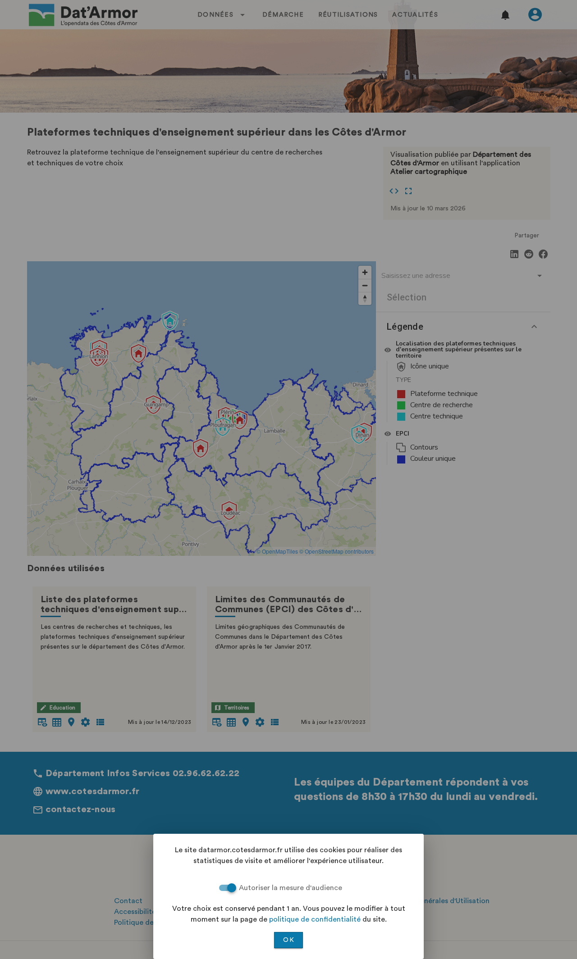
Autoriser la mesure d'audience (290, 887)
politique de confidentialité (315, 919)
